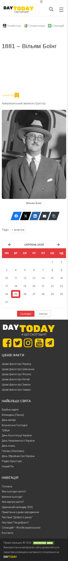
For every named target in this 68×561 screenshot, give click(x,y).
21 (43, 285)
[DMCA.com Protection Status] (43, 542)
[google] (32, 1)
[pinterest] (35, 1)
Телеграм (15, 72)
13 (33, 278)
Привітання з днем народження (20, 512)
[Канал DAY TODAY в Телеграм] (49, 343)
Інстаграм (40, 72)
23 (61, 285)
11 (16, 278)
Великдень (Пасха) (13, 414)
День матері (9, 420)
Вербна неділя (10, 409)
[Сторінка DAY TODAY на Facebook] (7, 343)
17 (6, 285)
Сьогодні (25, 313)
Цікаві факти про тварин (16, 389)
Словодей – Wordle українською (21, 527)
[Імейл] (44, 216)
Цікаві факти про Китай (16, 379)
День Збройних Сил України (18, 456)
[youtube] (38, 1)
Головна (7, 486)
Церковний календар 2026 (17, 507)
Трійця (6, 430)
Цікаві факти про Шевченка (18, 369)
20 (34, 285)
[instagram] (41, 1)
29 (52, 293)
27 (33, 293)
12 (25, 278)
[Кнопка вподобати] (17, 95)
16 (61, 278)
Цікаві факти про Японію (16, 374)
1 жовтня (18, 230)
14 (43, 278)
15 (52, 278)
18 (15, 285)
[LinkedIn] (35, 216)
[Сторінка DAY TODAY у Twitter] (17, 343)
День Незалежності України (18, 440)
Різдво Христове (12, 461)
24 (6, 293)
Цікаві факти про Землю (16, 384)
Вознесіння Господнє (15, 425)
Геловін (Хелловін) (13, 451)
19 (24, 285)
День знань (8, 445)
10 (6, 278)
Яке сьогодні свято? (14, 491)
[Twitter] (25, 216)
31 (6, 301)
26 (24, 293)
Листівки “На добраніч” (15, 522)
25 (15, 293)
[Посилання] (54, 216)
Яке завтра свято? (13, 501)
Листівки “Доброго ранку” (17, 517)
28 (43, 293)
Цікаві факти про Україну (16, 363)
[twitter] (26, 1)
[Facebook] (16, 216)
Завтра (43, 313)
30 (61, 293)
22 (52, 285)
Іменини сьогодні (12, 496)
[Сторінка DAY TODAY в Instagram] (28, 343)
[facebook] (29, 1)
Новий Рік (8, 466)
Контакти (7, 532)
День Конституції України (17, 435)
